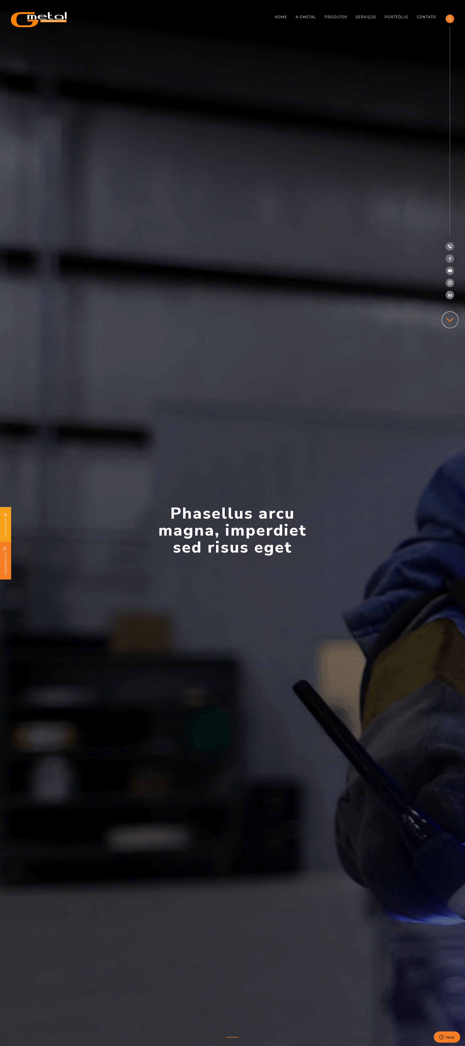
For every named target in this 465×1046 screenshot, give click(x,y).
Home (281, 17)
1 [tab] (232, 1037)
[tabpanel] (232, 523)
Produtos (336, 17)
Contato (426, 17)
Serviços (366, 17)
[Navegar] (450, 319)
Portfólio (396, 17)
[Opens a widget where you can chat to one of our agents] (447, 1037)
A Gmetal (306, 17)
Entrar (450, 17)
